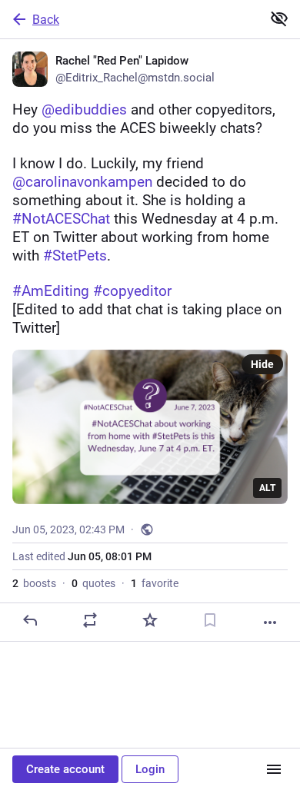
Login (150, 769)
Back (45, 19)
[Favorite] (150, 620)
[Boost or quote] (90, 620)
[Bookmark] (210, 620)
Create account (65, 769)
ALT (267, 488)
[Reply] (30, 620)
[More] (270, 622)
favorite (154, 583)
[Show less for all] (279, 18)
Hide (262, 364)
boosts (34, 583)
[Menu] (274, 769)
